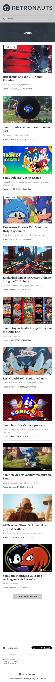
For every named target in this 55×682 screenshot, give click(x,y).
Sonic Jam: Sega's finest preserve (24, 425)
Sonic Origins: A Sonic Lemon (22, 177)
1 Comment (46, 71)
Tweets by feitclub (8, 664)
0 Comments (46, 122)
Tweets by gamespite (9, 659)
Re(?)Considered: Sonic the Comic (25, 378)
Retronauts (10, 47)
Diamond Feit (30, 89)
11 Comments (45, 570)
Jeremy (12, 655)
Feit (44, 655)
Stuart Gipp (31, 139)
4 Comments (46, 172)
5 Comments (46, 469)
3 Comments (46, 322)
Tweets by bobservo (9, 661)
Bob (29, 655)
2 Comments (46, 373)
